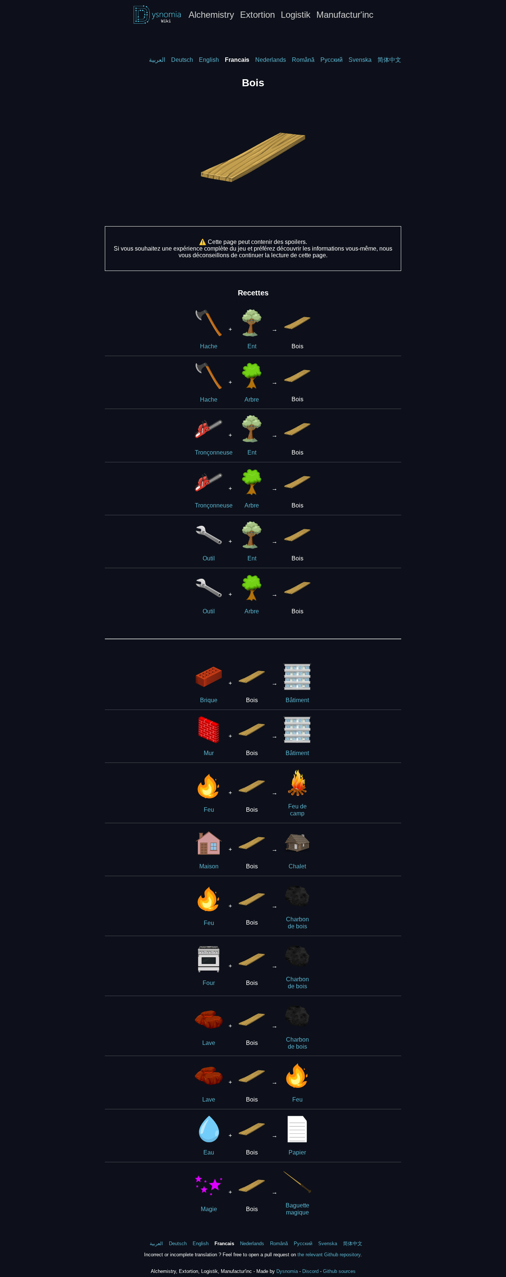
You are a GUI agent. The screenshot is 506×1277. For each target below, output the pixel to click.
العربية (157, 60)
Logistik (295, 15)
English (209, 60)
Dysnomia (287, 1271)
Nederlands (270, 60)
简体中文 (389, 60)
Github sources (339, 1271)
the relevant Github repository (328, 1254)
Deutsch (182, 60)
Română (303, 60)
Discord (310, 1271)
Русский (331, 60)
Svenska (360, 60)
